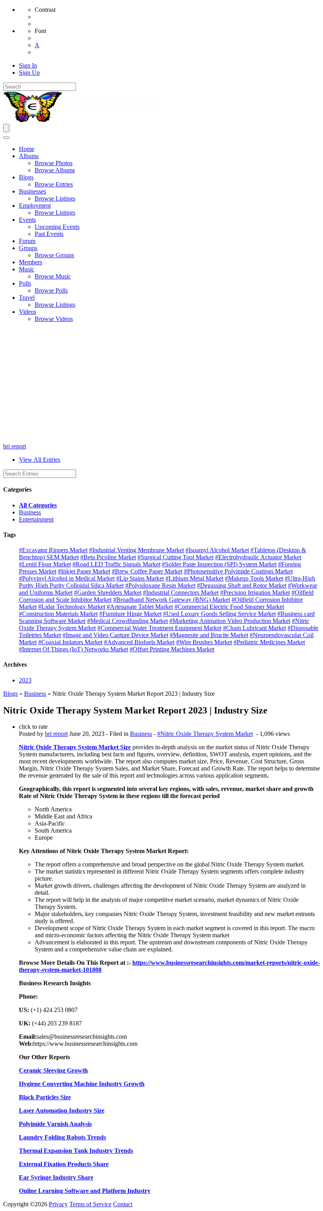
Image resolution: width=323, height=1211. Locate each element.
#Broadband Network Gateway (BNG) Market (171, 599)
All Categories (38, 505)
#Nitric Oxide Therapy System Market (205, 733)
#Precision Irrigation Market (255, 592)
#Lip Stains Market (140, 578)
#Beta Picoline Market (108, 557)
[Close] (6, 137)
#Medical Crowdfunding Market (127, 620)
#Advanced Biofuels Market (139, 642)
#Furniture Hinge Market (130, 613)
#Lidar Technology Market (71, 606)
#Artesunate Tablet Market (140, 606)
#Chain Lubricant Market (254, 628)
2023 (25, 680)
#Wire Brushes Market (204, 642)
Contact (122, 1204)
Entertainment (36, 519)
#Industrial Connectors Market (181, 592)
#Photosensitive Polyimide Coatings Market (238, 571)
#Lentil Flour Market (45, 564)
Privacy (58, 1204)
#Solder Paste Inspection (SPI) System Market (219, 564)
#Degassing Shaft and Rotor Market (241, 585)
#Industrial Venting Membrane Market (136, 550)
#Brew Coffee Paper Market (147, 571)
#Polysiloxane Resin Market (160, 585)
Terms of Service (90, 1204)
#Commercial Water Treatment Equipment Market (159, 628)
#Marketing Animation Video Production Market (229, 620)
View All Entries (39, 459)
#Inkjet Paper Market (84, 571)
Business (30, 512)
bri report (14, 446)
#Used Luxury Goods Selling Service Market (219, 613)
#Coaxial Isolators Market (70, 642)
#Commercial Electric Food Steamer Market (229, 606)
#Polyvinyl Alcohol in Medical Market (67, 578)
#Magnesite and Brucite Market (209, 635)
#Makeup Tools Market (254, 578)
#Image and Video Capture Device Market (115, 635)
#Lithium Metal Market (194, 578)
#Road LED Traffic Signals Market (116, 564)
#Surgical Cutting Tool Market (175, 557)
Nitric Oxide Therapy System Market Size (75, 747)
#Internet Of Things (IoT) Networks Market (73, 649)
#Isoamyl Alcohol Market (217, 550)
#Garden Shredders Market (107, 592)
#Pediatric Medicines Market (269, 642)
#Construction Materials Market (58, 613)
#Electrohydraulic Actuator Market (258, 557)
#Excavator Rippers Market (53, 550)
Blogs (10, 693)
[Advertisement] (161, 384)
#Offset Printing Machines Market (172, 649)
